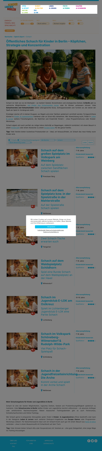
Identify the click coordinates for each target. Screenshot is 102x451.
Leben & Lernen (52, 7)
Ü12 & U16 (36, 11)
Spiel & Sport (25, 7)
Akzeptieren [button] (51, 227)
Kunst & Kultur (39, 7)
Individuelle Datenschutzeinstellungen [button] (51, 230)
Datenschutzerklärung (51, 232)
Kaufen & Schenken (81, 7)
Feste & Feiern (66, 7)
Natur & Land (25, 11)
